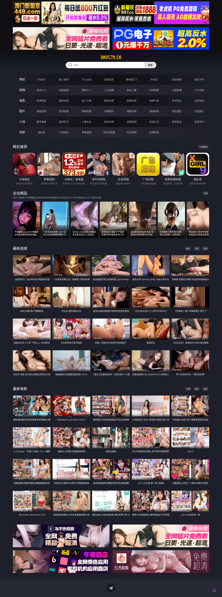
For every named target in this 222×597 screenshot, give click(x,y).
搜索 (150, 65)
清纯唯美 (154, 111)
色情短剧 (154, 132)
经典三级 (154, 100)
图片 (22, 111)
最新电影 (20, 388)
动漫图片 (109, 111)
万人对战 (86, 79)
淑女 (197, 388)
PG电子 (41, 79)
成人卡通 (86, 100)
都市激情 (41, 121)
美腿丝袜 (132, 111)
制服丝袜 (132, 100)
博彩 (22, 79)
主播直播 (177, 90)
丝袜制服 (154, 90)
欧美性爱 (109, 100)
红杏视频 (132, 132)
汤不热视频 (109, 132)
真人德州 (64, 79)
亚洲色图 (64, 111)
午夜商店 (64, 132)
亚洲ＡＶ (41, 90)
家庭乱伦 (64, 121)
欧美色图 (86, 111)
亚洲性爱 (41, 100)
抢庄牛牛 (199, 79)
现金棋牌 (177, 79)
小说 (22, 122)
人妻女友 (86, 121)
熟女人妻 (132, 90)
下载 (205, 193)
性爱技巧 (199, 121)
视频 (22, 90)
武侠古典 (109, 121)
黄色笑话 (177, 121)
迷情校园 (132, 121)
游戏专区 (109, 79)
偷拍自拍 (64, 100)
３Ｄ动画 (109, 90)
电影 (22, 101)
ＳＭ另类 (199, 90)
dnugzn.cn (111, 57)
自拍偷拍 (64, 90)
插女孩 (41, 132)
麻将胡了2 (131, 79)
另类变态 (199, 100)
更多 (205, 248)
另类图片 (199, 111)
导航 (22, 132)
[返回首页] (214, 590)
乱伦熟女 (177, 100)
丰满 (188, 388)
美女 (188, 248)
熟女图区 (177, 111)
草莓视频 (86, 132)
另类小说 (154, 121)
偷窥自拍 (41, 111)
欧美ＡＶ (86, 90)
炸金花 (154, 79)
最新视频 (20, 248)
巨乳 (197, 248)
